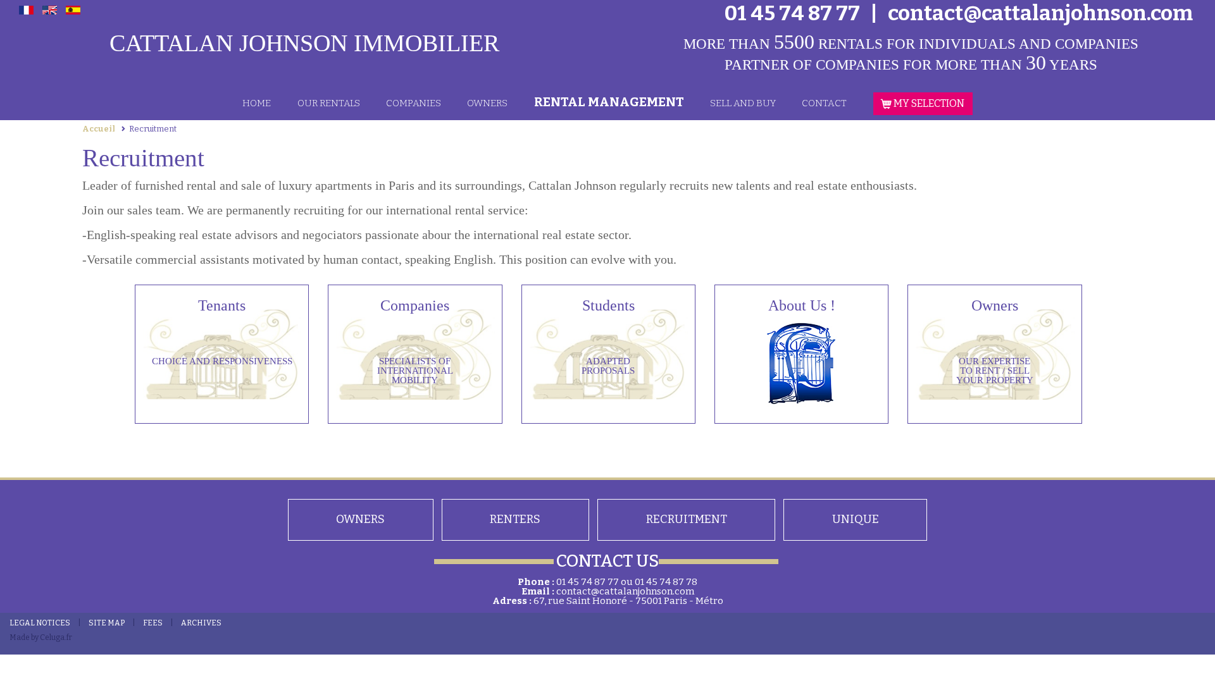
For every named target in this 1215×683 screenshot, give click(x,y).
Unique (855, 519)
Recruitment (686, 519)
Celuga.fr (56, 637)
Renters (515, 519)
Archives (201, 622)
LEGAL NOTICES (39, 622)
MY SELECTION (928, 103)
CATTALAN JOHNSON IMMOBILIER (304, 43)
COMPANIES (413, 103)
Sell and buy (743, 103)
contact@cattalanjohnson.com (625, 591)
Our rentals (328, 103)
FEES (153, 622)
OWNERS (487, 103)
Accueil (98, 128)
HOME (256, 103)
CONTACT (824, 103)
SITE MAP (107, 622)
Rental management (609, 101)
